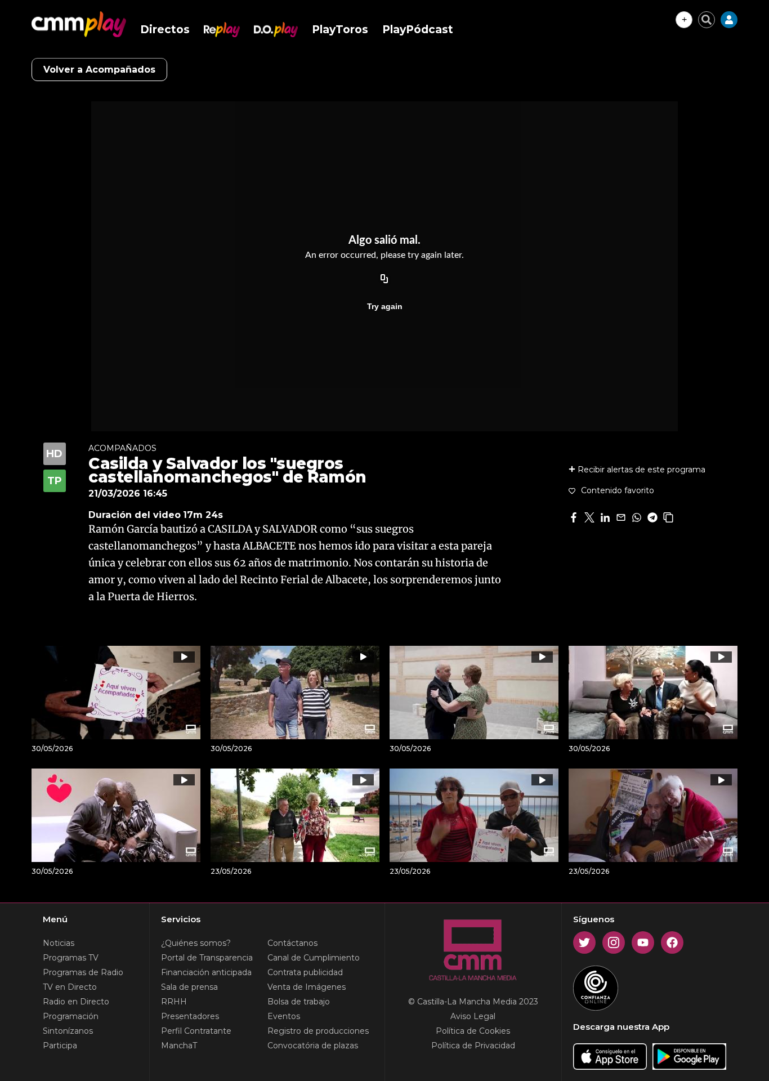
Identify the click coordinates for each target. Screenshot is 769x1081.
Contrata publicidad (305, 972)
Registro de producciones (318, 1031)
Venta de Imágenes (306, 987)
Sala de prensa (189, 987)
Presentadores (190, 1016)
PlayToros (340, 29)
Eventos (283, 1016)
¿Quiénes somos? (196, 943)
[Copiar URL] (384, 279)
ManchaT (179, 1045)
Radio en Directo (76, 1002)
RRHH (174, 1002)
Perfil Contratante (196, 1031)
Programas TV (71, 958)
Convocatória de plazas (312, 1045)
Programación (71, 1016)
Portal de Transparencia (207, 958)
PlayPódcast (417, 29)
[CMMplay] (79, 24)
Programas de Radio (83, 972)
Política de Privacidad (473, 1045)
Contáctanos (292, 943)
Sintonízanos (68, 1031)
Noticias (58, 943)
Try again (385, 306)
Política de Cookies (473, 1031)
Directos (165, 29)
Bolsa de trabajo (298, 1002)
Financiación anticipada (206, 972)
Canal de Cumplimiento (313, 958)
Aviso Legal (472, 1016)
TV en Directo (70, 987)
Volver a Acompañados (99, 69)
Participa (60, 1045)
